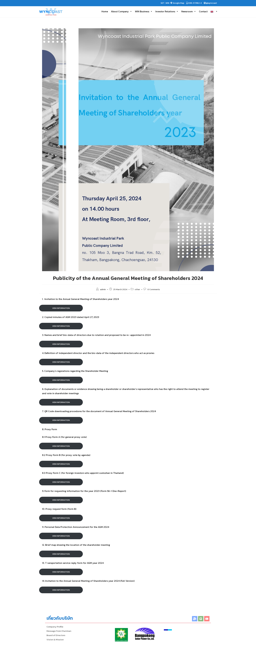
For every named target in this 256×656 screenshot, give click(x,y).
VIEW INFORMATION (61, 308)
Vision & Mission (55, 639)
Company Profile (55, 626)
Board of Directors (56, 635)
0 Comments (153, 289)
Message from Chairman (59, 631)
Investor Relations (165, 11)
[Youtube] (206, 618)
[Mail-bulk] (194, 618)
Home (104, 11)
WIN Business (142, 11)
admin (103, 289)
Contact (203, 11)
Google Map (178, 3)
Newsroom (187, 11)
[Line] (200, 618)
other (137, 289)
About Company (120, 11)
